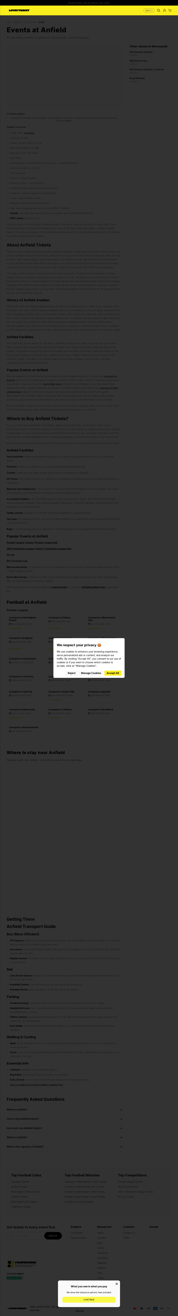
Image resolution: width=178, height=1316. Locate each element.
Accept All (113, 673)
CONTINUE (89, 1299)
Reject (72, 673)
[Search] (159, 10)
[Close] (116, 1283)
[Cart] (169, 10)
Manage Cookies (91, 673)
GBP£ (149, 10)
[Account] (164, 10)
